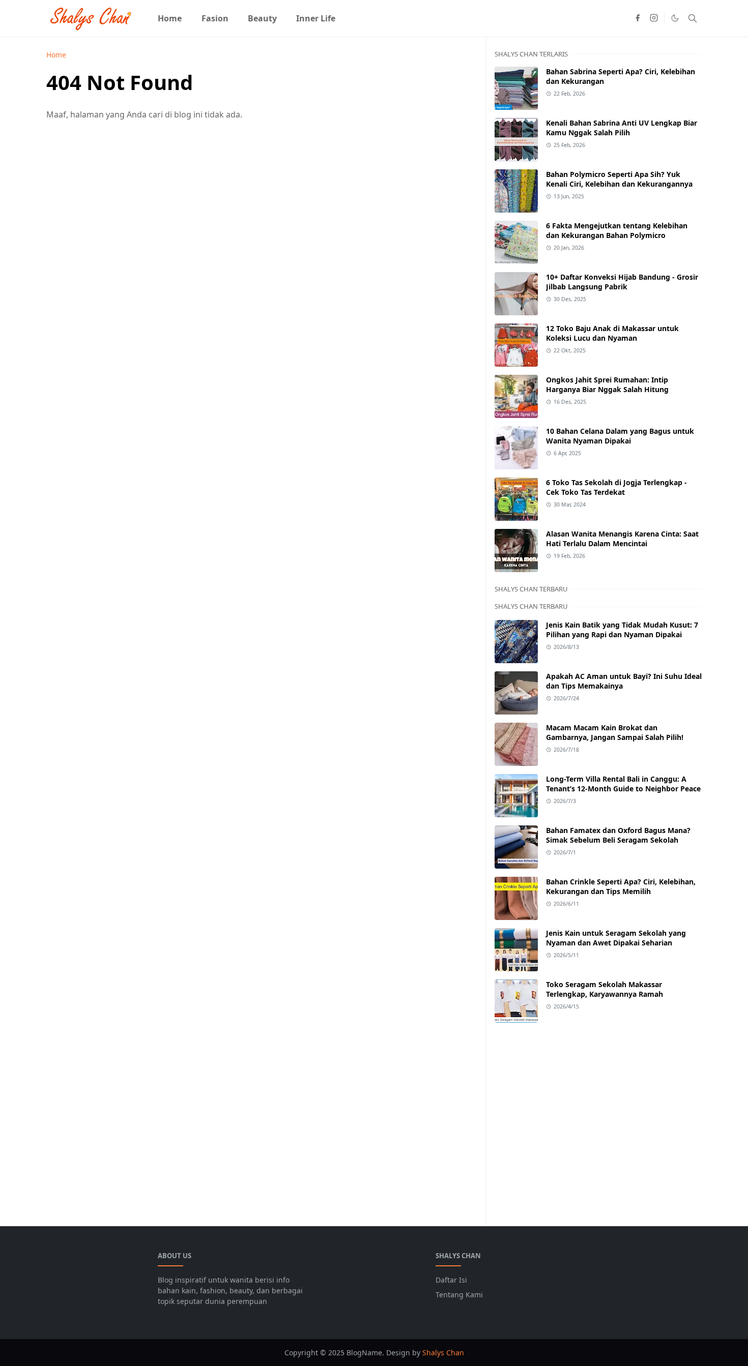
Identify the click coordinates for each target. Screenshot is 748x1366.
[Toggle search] (692, 18)
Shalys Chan (443, 1352)
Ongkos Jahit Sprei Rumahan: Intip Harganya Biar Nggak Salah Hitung (607, 384)
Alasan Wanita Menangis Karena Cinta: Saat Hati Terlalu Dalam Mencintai (622, 538)
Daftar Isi (451, 1280)
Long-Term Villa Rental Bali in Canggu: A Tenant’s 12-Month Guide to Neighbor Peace (623, 783)
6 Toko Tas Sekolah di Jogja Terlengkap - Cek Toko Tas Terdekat (616, 487)
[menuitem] (169, 18)
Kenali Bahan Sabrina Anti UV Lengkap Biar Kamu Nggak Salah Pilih (621, 127)
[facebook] (637, 18)
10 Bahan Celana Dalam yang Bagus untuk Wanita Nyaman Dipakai (620, 436)
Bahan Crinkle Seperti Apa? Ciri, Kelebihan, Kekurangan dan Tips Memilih (621, 886)
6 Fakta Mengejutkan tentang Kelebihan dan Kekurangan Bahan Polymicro (616, 230)
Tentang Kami (459, 1294)
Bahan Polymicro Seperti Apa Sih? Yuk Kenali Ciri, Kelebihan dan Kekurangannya (619, 179)
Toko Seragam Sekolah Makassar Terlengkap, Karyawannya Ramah (604, 989)
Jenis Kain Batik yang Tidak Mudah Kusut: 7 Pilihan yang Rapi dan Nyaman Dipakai (622, 629)
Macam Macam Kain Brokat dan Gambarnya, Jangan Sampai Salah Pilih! (614, 732)
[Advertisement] (598, 1118)
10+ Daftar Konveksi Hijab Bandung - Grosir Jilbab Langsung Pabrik (622, 281)
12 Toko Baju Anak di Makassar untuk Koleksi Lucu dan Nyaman (612, 333)
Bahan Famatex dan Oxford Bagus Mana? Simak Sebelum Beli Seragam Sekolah (618, 835)
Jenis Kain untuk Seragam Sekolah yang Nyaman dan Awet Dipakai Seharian (616, 937)
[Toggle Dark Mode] (675, 18)
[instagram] (654, 18)
